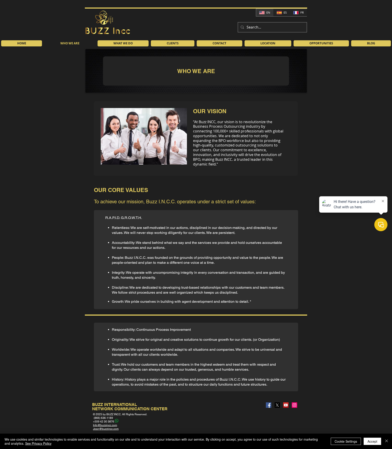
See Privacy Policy (38, 443)
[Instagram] (294, 405)
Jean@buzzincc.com (106, 428)
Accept (372, 441)
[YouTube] (286, 405)
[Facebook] (268, 405)
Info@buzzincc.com (105, 425)
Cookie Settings (346, 441)
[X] (277, 405)
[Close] (386, 441)
